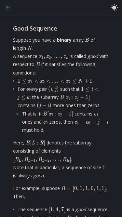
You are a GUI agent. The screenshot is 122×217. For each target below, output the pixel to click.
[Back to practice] (8, 8)
